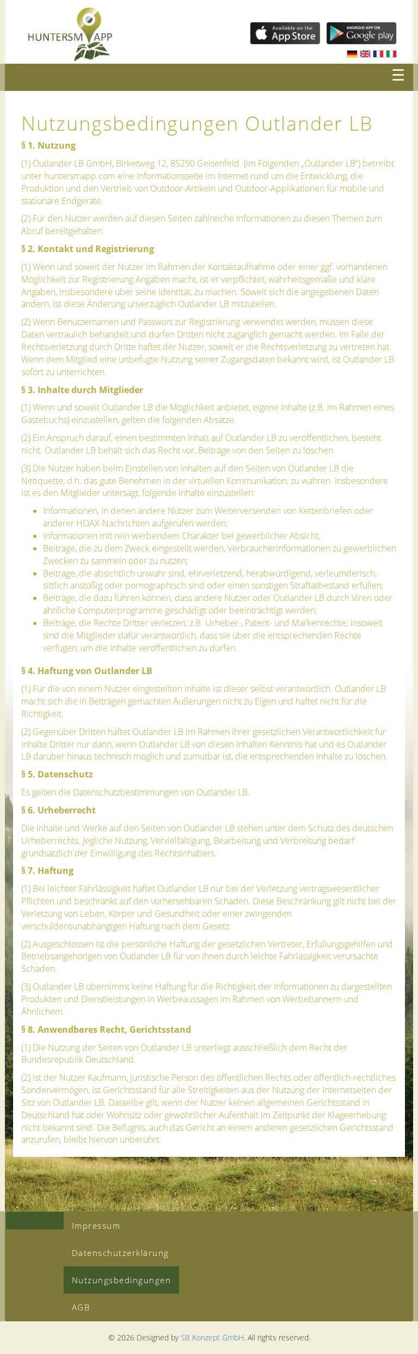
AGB (81, 1307)
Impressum (96, 1225)
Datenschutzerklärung (120, 1252)
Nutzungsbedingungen (121, 1280)
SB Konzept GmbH (212, 1337)
